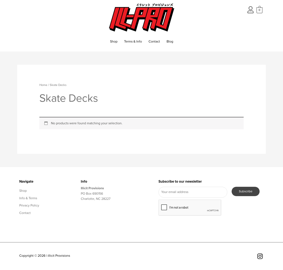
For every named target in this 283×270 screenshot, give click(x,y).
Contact (154, 41)
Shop (113, 41)
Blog (170, 41)
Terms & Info (133, 41)
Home (43, 85)
